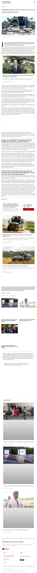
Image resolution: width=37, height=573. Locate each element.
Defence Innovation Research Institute (17, 363)
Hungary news (23, 364)
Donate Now (28, 209)
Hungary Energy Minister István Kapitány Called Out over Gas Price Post (27, 320)
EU (27, 363)
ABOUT (5, 552)
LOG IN (5, 562)
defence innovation (8, 363)
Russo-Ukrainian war (15, 365)
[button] (34, 2)
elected (34, 193)
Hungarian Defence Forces (8, 364)
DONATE (7, 549)
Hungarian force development (16, 364)
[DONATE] (3, 549)
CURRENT (3, 6)
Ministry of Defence (7, 365)
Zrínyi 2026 (20, 365)
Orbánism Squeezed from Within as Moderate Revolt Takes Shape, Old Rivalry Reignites (9, 346)
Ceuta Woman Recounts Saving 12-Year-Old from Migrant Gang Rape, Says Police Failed (18, 441)
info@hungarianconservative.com (25, 556)
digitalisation (24, 363)
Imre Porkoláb (27, 364)
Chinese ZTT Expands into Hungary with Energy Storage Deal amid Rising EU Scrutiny (9, 320)
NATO (11, 365)
